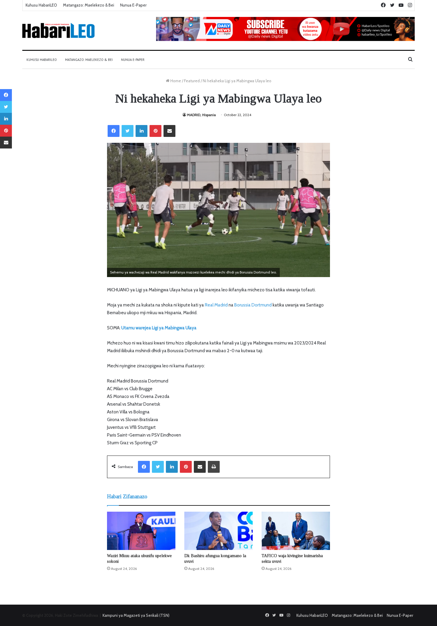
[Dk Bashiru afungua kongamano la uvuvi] (218, 531)
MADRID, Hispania (201, 115)
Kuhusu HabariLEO (41, 5)
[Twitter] (127, 131)
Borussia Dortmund (253, 305)
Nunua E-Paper (133, 5)
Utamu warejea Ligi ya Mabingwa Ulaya (159, 328)
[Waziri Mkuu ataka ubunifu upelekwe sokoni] (141, 531)
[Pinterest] (155, 131)
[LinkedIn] (141, 131)
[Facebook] (114, 131)
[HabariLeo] (58, 30)
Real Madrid (216, 305)
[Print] (214, 467)
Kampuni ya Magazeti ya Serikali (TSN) (136, 615)
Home (175, 80)
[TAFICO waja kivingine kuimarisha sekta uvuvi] (296, 531)
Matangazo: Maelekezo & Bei (88, 5)
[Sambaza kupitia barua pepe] (169, 131)
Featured (192, 80)
